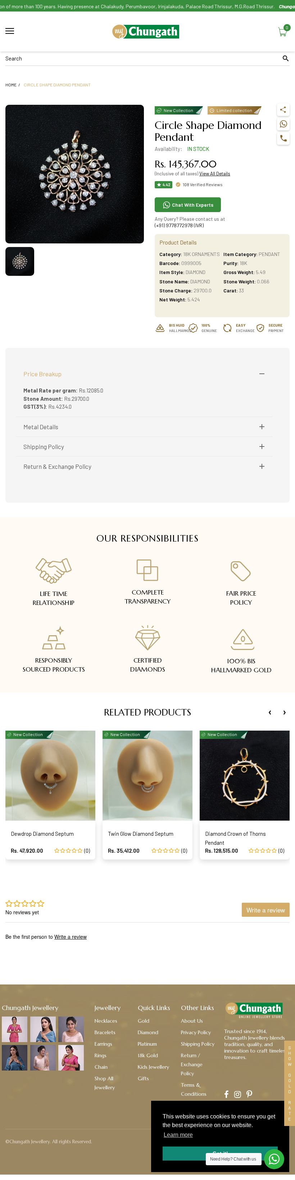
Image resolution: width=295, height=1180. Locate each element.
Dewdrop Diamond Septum (42, 833)
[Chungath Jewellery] (147, 31)
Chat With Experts (192, 205)
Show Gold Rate (289, 1083)
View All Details (214, 173)
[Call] (283, 138)
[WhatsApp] (283, 124)
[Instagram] (237, 1095)
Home (11, 84)
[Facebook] (226, 1095)
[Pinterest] (249, 1095)
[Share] (283, 109)
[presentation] (269, 712)
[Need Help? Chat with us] (274, 1159)
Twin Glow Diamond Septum (140, 833)
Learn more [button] (178, 1135)
